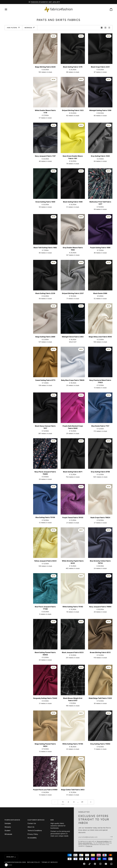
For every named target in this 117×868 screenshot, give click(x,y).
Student (7, 830)
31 (82, 802)
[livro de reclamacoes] (8, 865)
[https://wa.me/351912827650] (111, 864)
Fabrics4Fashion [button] (12, 820)
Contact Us (32, 823)
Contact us (89, 846)
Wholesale (8, 834)
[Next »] (91, 802)
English (10, 857)
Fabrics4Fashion (14, 862)
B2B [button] (52, 820)
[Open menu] (8, 9)
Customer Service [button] (36, 820)
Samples (8, 823)
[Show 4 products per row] (109, 27)
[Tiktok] (89, 864)
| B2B (58, 2)
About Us (31, 827)
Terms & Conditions (35, 830)
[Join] (110, 837)
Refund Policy (33, 862)
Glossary (8, 827)
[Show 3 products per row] (105, 27)
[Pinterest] (95, 864)
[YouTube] (106, 864)
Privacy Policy (33, 834)
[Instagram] (100, 864)
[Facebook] (84, 864)
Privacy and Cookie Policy (85, 843)
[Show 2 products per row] (102, 27)
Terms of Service (49, 862)
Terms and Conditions (103, 841)
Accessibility (32, 838)
